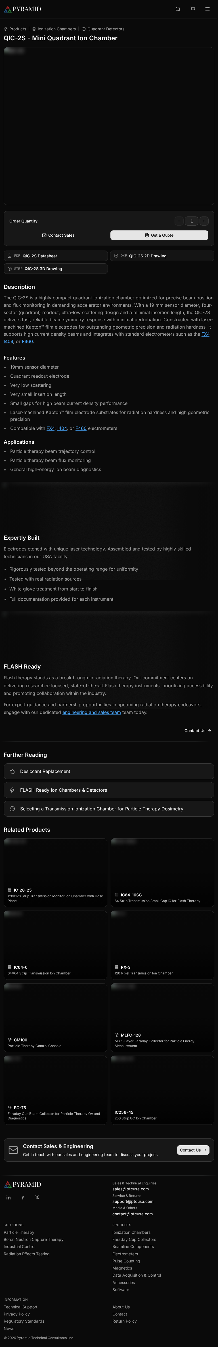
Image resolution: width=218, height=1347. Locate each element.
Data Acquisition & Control (136, 1275)
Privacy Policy (17, 1314)
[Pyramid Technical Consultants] (9, 1197)
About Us (121, 1306)
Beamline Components (133, 1246)
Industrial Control (19, 1246)
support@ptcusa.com (132, 1201)
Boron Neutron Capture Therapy (34, 1239)
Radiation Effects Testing (27, 1253)
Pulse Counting (126, 1260)
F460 (27, 341)
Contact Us (195, 730)
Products (17, 28)
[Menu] (207, 9)
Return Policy (124, 1321)
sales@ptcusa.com (130, 1188)
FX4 (205, 334)
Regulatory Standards (24, 1321)
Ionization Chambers (57, 28)
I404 (8, 341)
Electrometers (125, 1253)
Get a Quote (162, 235)
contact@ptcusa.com (132, 1213)
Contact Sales (61, 235)
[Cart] (193, 9)
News (9, 1328)
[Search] (178, 9)
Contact (119, 1314)
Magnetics (122, 1268)
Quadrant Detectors (105, 28)
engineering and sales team (91, 712)
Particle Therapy (19, 1232)
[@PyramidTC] (37, 1197)
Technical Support (20, 1306)
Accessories (123, 1282)
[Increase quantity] (204, 221)
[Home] (30, 9)
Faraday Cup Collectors (134, 1239)
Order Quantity (23, 220)
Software (120, 1289)
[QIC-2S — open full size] (109, 126)
